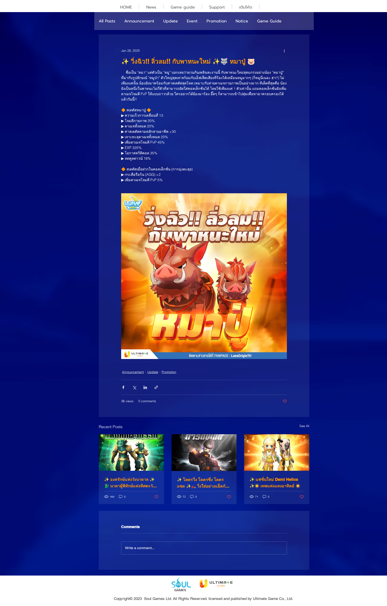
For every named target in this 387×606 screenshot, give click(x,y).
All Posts (107, 21)
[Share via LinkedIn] (145, 387)
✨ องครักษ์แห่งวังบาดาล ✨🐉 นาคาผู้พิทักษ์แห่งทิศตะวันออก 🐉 (129, 483)
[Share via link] (156, 387)
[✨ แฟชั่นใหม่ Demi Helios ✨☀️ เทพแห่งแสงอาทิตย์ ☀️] (276, 452)
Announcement (139, 21)
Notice (242, 21)
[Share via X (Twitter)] (134, 387)
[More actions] (284, 50)
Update (170, 21)
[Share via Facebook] (123, 387)
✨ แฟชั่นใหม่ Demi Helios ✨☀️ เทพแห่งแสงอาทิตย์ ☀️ (274, 482)
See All (304, 426)
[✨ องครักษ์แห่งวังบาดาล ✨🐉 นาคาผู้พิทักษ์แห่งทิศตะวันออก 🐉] (131, 452)
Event (192, 21)
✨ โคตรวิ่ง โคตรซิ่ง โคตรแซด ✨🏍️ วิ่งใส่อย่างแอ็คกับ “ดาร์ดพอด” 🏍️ (202, 483)
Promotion (216, 21)
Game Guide (269, 21)
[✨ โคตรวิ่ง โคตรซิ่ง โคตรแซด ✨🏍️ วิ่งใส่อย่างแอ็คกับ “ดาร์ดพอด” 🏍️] (204, 452)
